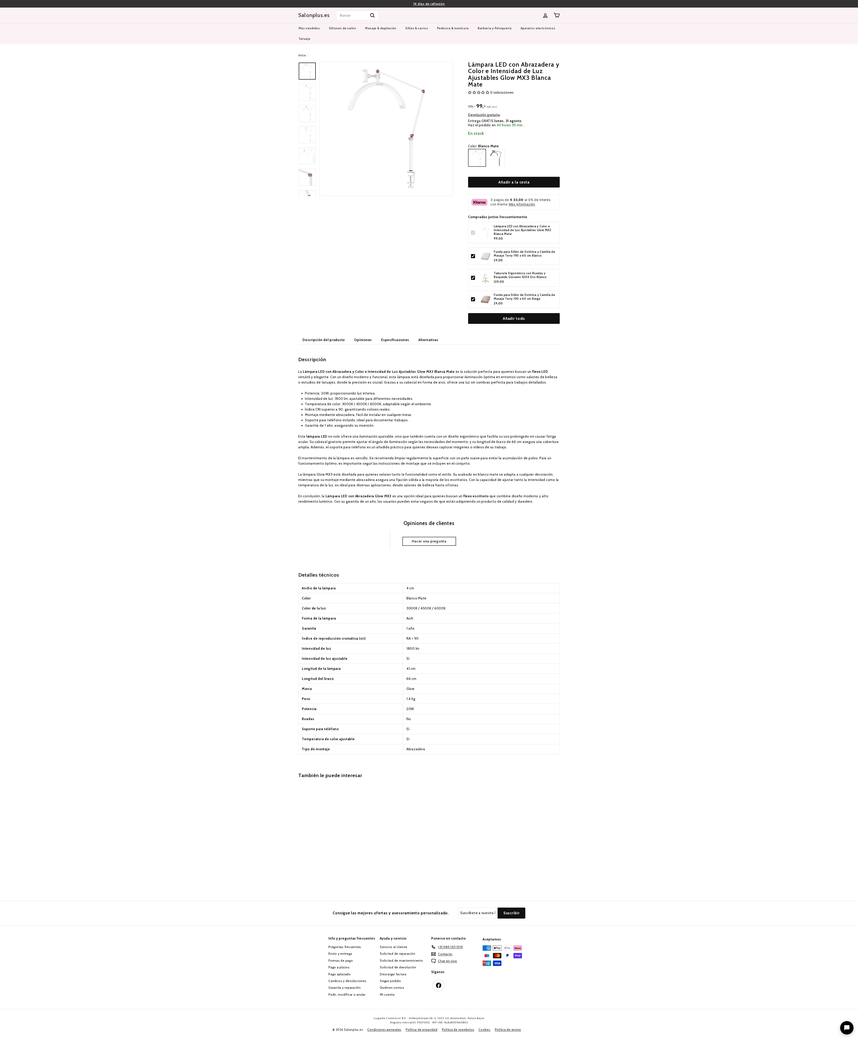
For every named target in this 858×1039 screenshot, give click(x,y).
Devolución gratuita (484, 115)
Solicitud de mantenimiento (401, 961)
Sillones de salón (342, 28)
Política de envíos (508, 1029)
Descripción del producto (324, 340)
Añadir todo (514, 318)
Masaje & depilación (380, 28)
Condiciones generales (384, 1029)
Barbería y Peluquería (495, 28)
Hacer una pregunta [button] (429, 541)
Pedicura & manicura (453, 28)
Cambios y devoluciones (347, 981)
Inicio (302, 55)
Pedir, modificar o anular (347, 995)
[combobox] (357, 15)
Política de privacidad (421, 1029)
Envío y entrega (340, 954)
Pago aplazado (339, 974)
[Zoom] (386, 129)
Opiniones (363, 340)
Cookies (484, 1029)
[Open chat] (847, 1028)
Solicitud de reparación (397, 954)
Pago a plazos (339, 967)
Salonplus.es (314, 15)
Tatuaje (304, 39)
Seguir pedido (390, 981)
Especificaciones (395, 340)
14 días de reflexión (429, 4)
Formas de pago (340, 961)
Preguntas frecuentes (344, 947)
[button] (479, 93)
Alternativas (428, 340)
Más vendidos (309, 28)
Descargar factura (393, 974)
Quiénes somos (392, 988)
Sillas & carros (416, 28)
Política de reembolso (458, 1029)
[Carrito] (556, 15)
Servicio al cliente (393, 947)
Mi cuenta (387, 995)
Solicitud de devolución (398, 967)
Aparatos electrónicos (538, 28)
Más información (522, 204)
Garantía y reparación (344, 988)
